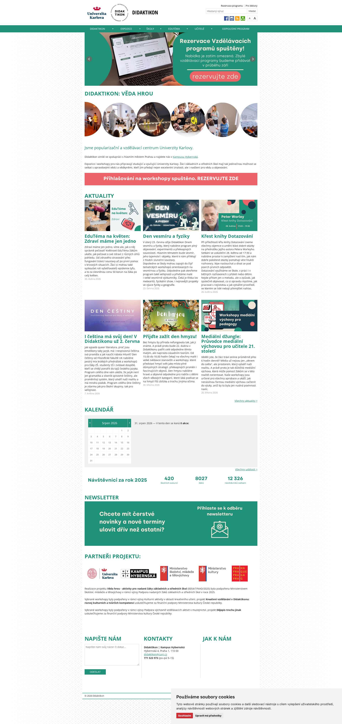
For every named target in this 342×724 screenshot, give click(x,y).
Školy (150, 28)
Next (253, 59)
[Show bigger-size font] (254, 18)
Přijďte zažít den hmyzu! (170, 336)
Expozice (126, 28)
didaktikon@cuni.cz (155, 654)
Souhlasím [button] (184, 715)
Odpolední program (235, 28)
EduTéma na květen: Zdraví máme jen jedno (110, 238)
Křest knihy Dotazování (227, 236)
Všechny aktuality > (246, 400)
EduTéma (174, 28)
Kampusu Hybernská (185, 156)
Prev (89, 59)
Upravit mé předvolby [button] (208, 715)
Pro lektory (251, 5)
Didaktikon (97, 28)
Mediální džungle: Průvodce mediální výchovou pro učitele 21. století (228, 343)
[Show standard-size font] (249, 18)
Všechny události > (246, 469)
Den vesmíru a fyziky (166, 236)
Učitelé (199, 28)
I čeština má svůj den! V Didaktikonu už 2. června (112, 338)
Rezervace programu (232, 5)
